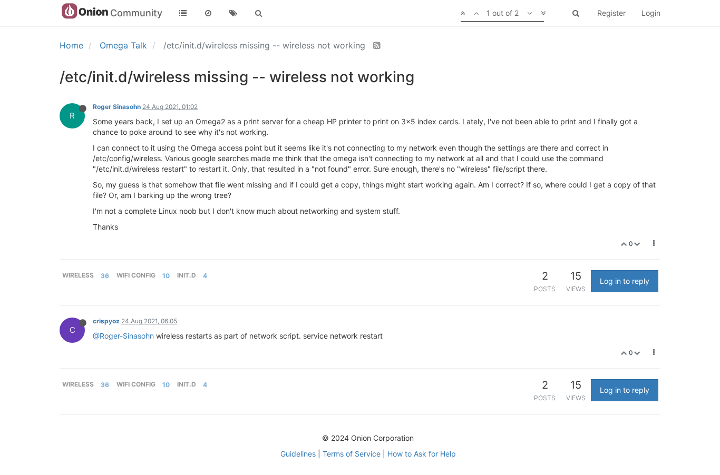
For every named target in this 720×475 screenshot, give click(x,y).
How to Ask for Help (421, 453)
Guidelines (298, 453)
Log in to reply (624, 280)
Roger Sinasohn (117, 107)
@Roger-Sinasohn (123, 335)
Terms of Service (352, 453)
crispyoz (106, 321)
